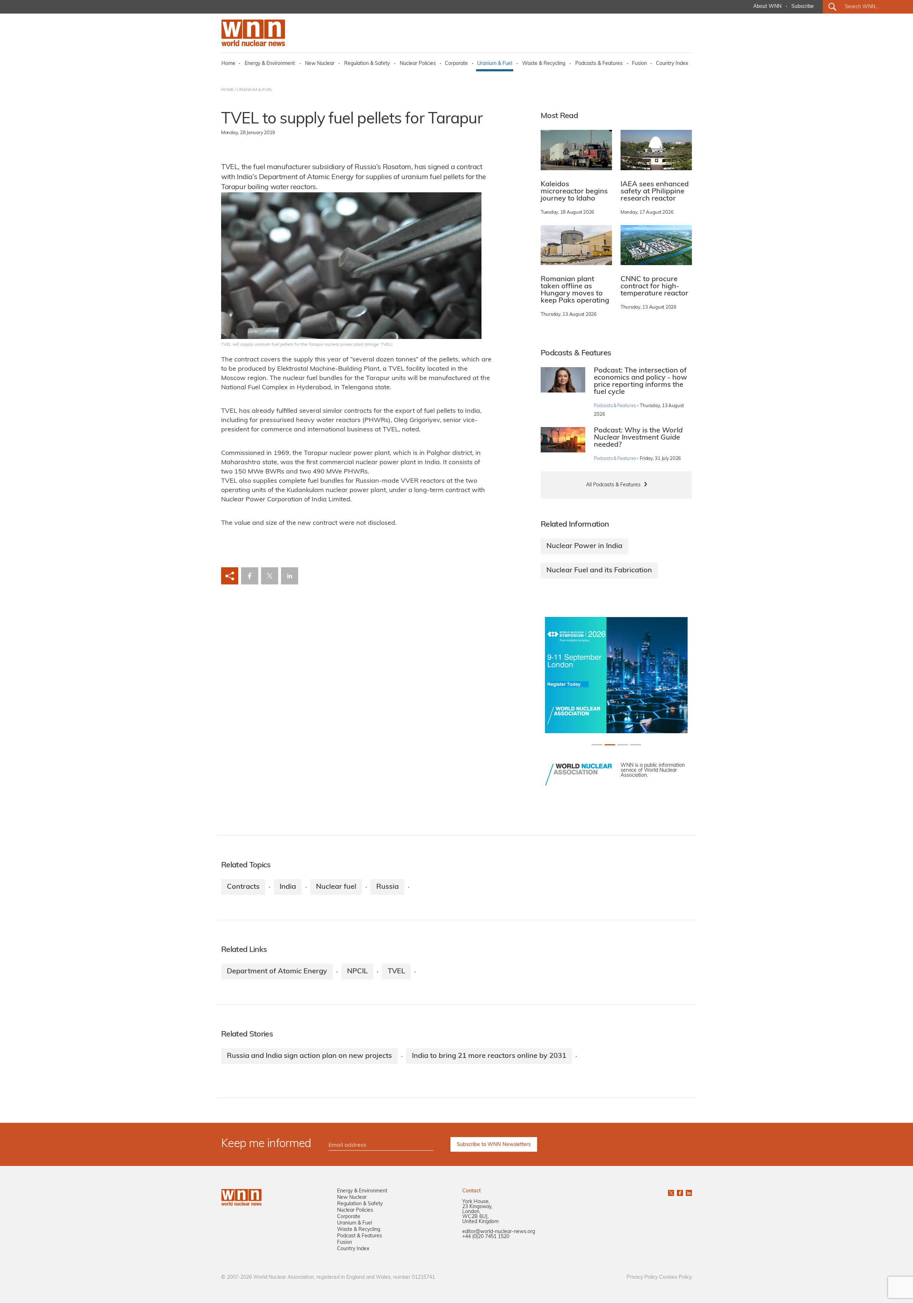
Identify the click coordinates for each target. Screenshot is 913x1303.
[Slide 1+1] (610, 745)
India (288, 887)
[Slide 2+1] (622, 745)
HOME (227, 90)
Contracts (243, 887)
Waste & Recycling (543, 63)
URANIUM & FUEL (255, 90)
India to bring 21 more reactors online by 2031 (489, 1056)
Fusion (639, 63)
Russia (387, 887)
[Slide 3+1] (635, 745)
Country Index (672, 63)
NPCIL (357, 971)
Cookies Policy (675, 1277)
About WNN (767, 6)
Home (228, 63)
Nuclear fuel (336, 887)
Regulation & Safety (367, 63)
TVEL (396, 971)
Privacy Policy (642, 1277)
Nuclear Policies (418, 63)
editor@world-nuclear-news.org (498, 1231)
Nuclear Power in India (584, 546)
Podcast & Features (359, 1236)
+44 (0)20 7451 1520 (485, 1236)
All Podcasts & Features (613, 485)
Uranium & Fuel (494, 63)
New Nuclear (320, 63)
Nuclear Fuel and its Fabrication (599, 570)
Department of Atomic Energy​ (277, 971)
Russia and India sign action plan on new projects (309, 1056)
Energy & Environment (270, 63)
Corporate (456, 63)
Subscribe (802, 6)
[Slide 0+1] (597, 745)
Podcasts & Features (599, 63)
